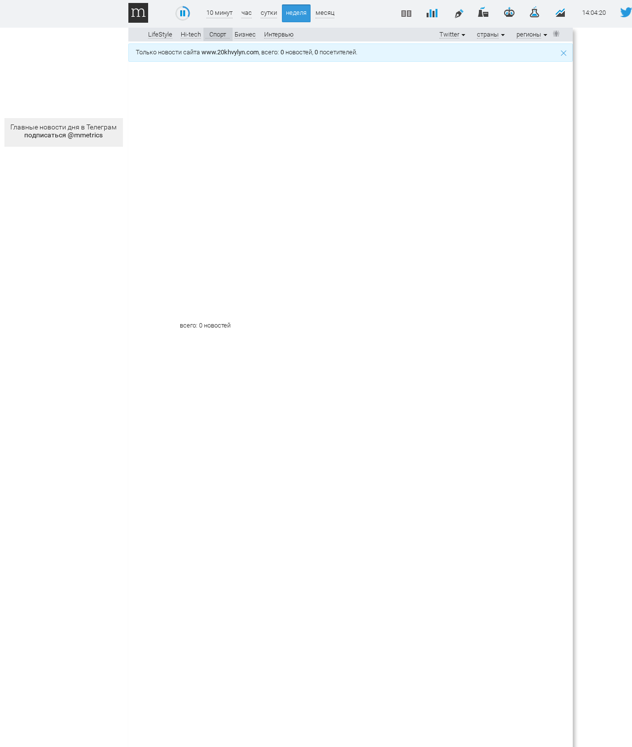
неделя (296, 12)
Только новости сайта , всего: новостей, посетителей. (248, 52)
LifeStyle (160, 34)
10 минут (219, 12)
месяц (325, 12)
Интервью (279, 34)
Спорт (217, 34)
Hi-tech (191, 34)
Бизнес (245, 34)
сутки (269, 12)
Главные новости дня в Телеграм (63, 131)
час (246, 12)
